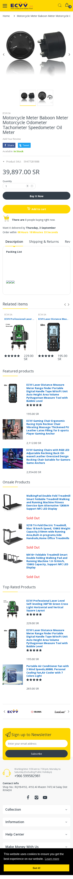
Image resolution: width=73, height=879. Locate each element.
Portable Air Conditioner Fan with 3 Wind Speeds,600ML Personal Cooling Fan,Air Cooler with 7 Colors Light (47, 670)
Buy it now (36, 196)
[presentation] (65, 304)
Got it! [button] (36, 868)
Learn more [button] (52, 858)
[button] (12, 355)
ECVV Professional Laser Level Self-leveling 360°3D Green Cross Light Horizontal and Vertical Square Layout (19, 319)
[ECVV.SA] (22, 6)
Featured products (18, 371)
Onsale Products (16, 482)
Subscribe (36, 753)
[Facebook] (28, 798)
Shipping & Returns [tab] (44, 241)
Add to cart (39, 209)
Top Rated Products (19, 587)
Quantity (7, 181)
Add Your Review (12, 138)
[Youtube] (45, 798)
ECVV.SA (7, 113)
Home (6, 16)
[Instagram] (36, 798)
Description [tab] (14, 241)
